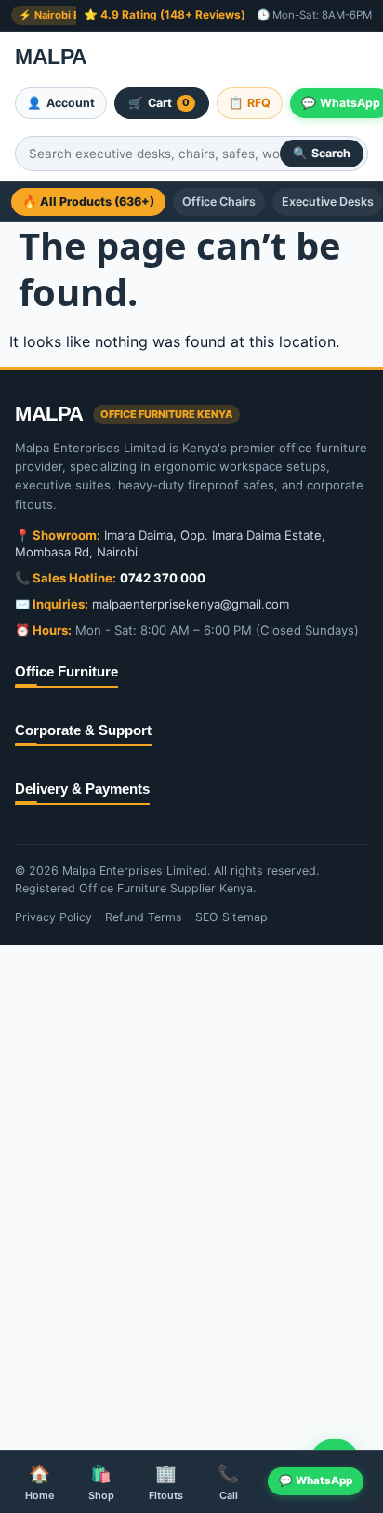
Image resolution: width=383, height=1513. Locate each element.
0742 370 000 (162, 577)
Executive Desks (328, 201)
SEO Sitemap (231, 917)
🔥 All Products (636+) (88, 201)
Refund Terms (143, 917)
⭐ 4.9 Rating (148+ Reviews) (164, 14)
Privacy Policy (53, 917)
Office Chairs (219, 201)
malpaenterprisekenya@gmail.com (190, 603)
